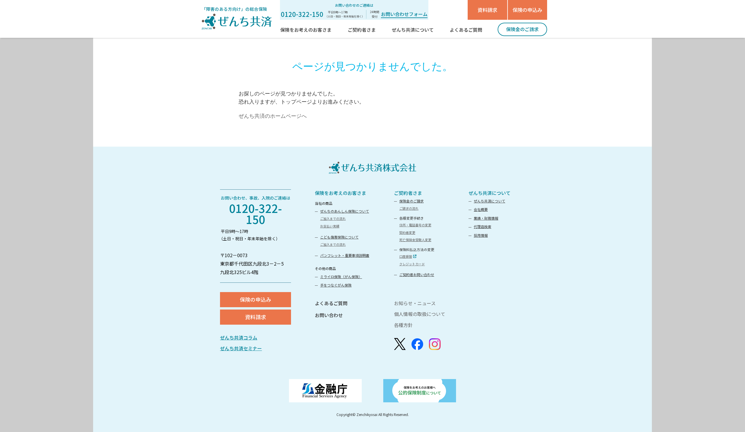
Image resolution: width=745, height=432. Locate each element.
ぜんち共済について (489, 192)
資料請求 (487, 9)
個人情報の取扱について (419, 313)
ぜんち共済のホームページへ (273, 116)
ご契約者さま (408, 192)
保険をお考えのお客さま (340, 192)
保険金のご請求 (411, 200)
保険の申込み (527, 9)
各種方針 (403, 324)
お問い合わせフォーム (404, 13)
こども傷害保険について (339, 236)
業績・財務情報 (486, 218)
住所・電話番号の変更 (415, 225)
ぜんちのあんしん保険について (344, 211)
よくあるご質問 (331, 303)
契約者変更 (407, 232)
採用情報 (481, 235)
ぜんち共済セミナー (241, 348)
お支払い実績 (329, 226)
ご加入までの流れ (333, 218)
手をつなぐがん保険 (336, 284)
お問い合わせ (329, 315)
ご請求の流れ (408, 208)
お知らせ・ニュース (415, 303)
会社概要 (481, 209)
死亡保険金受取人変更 (415, 239)
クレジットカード (412, 264)
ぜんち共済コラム (238, 337)
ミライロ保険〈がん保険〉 (341, 276)
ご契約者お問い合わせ (416, 274)
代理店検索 (482, 226)
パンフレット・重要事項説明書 (344, 255)
